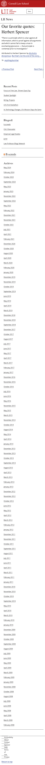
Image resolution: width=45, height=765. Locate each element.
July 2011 (7, 558)
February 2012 (9, 525)
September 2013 (10, 463)
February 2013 (9, 482)
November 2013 (9, 453)
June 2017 (7, 348)
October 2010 (9, 596)
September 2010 (10, 601)
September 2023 (10, 182)
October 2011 (9, 544)
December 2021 (9, 215)
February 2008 (9, 725)
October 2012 (9, 501)
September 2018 (10, 325)
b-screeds (7, 124)
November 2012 (9, 496)
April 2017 (7, 358)
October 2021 (9, 225)
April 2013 (7, 472)
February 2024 (9, 172)
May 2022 (7, 206)
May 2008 (7, 711)
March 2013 (8, 477)
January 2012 (8, 529)
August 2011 (8, 553)
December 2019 (9, 277)
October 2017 (9, 334)
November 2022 (9, 196)
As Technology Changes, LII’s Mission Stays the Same (22, 110)
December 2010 (9, 587)
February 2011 (9, 577)
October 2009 (9, 639)
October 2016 (9, 387)
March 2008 (8, 720)
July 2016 (7, 391)
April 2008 (7, 715)
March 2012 (8, 520)
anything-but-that (11, 60)
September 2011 (10, 549)
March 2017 (8, 363)
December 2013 (9, 449)
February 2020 (9, 267)
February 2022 (9, 210)
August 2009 (8, 649)
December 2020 (9, 244)
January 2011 (8, 582)
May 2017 (7, 353)
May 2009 (7, 663)
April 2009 (7, 668)
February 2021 (9, 239)
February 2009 (9, 677)
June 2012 (7, 506)
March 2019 (8, 310)
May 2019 (7, 301)
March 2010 (8, 615)
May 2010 (7, 606)
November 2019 (9, 282)
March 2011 (8, 572)
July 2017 (7, 344)
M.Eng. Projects (9, 100)
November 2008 (9, 687)
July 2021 (7, 229)
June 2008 (7, 706)
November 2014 (9, 420)
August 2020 (8, 253)
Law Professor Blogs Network (14, 143)
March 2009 (8, 672)
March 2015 (8, 415)
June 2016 (7, 396)
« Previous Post (8, 69)
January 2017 (8, 372)
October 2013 (9, 458)
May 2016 (7, 401)
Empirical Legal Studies (12, 134)
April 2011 (7, 568)
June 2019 (7, 296)
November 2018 (9, 320)
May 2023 (7, 186)
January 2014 (8, 444)
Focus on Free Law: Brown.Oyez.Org (17, 90)
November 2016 (9, 382)
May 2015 (7, 410)
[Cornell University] (4, 6)
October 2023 (9, 177)
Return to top (7, 761)
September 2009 (10, 644)
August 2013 (8, 468)
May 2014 (7, 434)
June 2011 (7, 563)
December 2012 (9, 491)
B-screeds (11, 154)
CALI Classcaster (9, 129)
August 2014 (8, 429)
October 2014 (9, 425)
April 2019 (7, 306)
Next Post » (38, 69)
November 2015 (9, 406)
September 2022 (10, 201)
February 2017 (9, 368)
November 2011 (9, 539)
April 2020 (7, 258)
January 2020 (8, 272)
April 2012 (7, 515)
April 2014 (7, 439)
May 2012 (7, 510)
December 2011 (9, 534)
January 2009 (8, 682)
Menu (28, 11)
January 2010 (8, 625)
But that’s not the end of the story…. (26, 56)
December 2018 (9, 315)
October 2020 (9, 248)
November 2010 (9, 591)
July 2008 (7, 701)
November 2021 (9, 220)
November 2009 (9, 634)
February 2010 (9, 620)
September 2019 (10, 291)
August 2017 (8, 339)
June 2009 (7, 658)
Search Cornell (38, 10)
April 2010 (7, 610)
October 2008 (9, 691)
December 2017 (9, 329)
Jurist (5, 139)
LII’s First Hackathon (11, 105)
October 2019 (9, 287)
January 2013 (8, 487)
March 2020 (8, 263)
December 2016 (9, 377)
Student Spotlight (10, 95)
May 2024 (7, 167)
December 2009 (9, 630)
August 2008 (8, 696)
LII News (7, 19)
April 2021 (7, 234)
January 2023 (8, 191)
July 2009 (7, 653)
